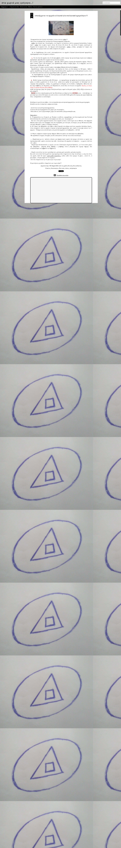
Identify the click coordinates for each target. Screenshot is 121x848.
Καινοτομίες (54, 168)
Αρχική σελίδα (14, 7)
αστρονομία (73, 168)
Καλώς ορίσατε (38, 7)
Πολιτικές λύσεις (64, 168)
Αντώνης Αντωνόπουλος (75, 166)
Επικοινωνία (23, 7)
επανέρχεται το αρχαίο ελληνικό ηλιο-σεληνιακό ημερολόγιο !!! (61, 15)
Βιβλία (30, 7)
